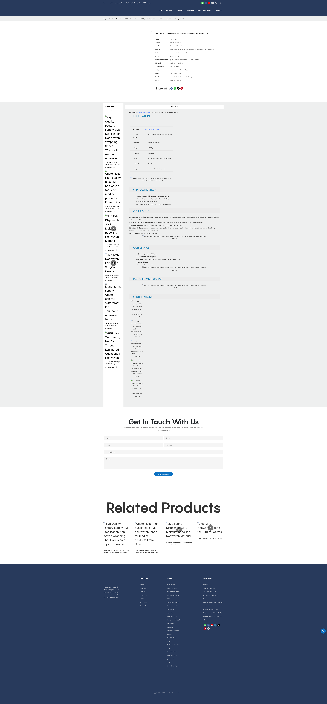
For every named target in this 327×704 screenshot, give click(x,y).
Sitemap (180, 693)
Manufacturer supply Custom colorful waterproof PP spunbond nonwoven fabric (113, 324)
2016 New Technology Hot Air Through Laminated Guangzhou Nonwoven (112, 363)
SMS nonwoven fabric (132, 19)
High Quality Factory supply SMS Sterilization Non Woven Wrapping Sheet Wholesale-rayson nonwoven (113, 163)
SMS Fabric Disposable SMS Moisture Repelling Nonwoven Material (112, 246)
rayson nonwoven (109, 19)
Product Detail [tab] (173, 106)
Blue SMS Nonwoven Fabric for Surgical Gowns (112, 276)
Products (120, 19)
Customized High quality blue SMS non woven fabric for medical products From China (113, 207)
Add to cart (111, 167)
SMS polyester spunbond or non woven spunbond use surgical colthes (163, 19)
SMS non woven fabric (152, 129)
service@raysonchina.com (215, 602)
